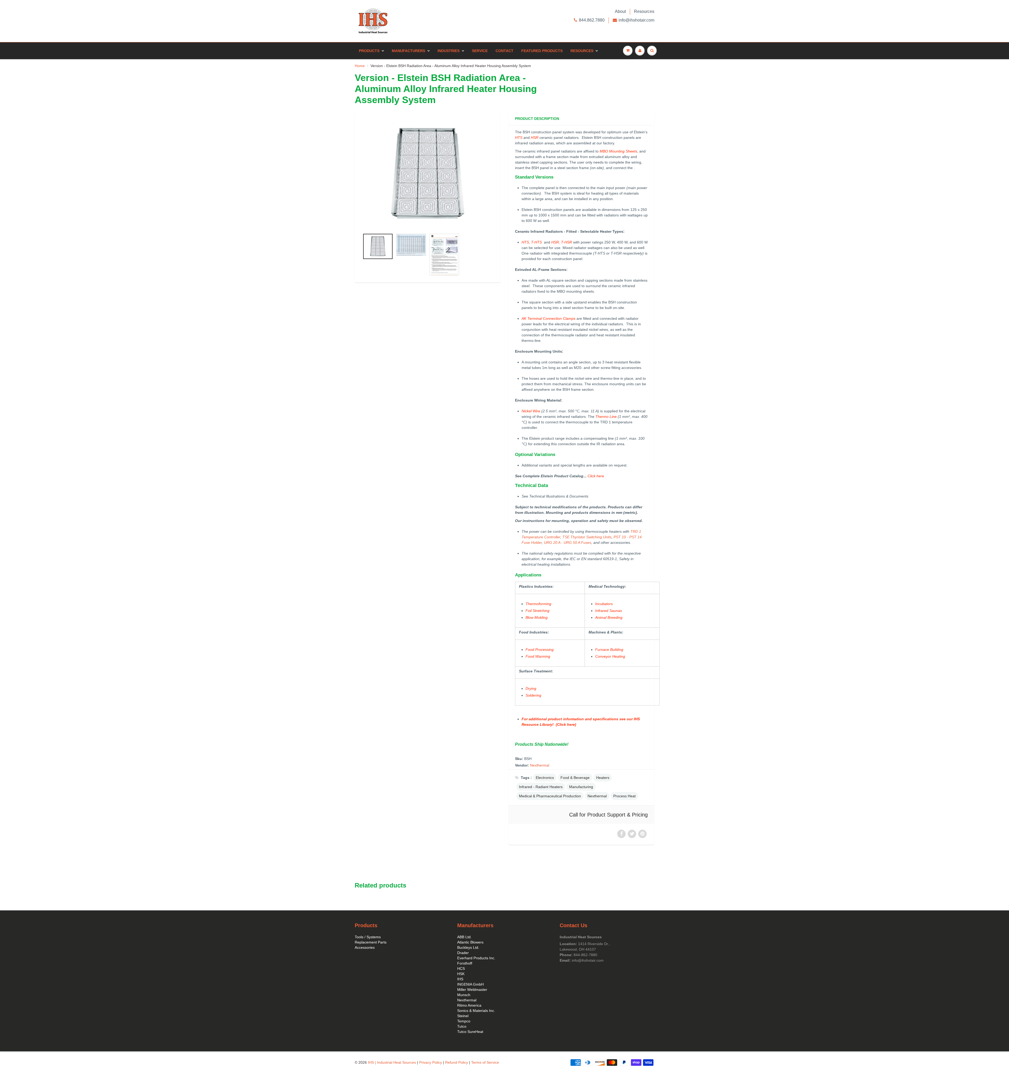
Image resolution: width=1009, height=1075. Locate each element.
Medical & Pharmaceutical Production (550, 796)
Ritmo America (469, 1005)
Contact (504, 51)
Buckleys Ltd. (468, 947)
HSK (461, 974)
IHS (460, 979)
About (620, 11)
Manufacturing (581, 787)
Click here (596, 476)
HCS (461, 968)
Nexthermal (539, 765)
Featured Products (542, 51)
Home (360, 66)
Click (561, 724)
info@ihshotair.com (636, 20)
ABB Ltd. (464, 937)
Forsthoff (464, 963)
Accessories (365, 947)
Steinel (463, 1016)
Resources (644, 11)
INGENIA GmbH (470, 984)
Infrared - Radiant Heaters (541, 787)
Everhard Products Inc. (476, 958)
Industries (448, 51)
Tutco (461, 1026)
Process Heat (624, 796)
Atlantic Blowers (470, 942)
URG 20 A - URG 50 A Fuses (567, 542)
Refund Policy (456, 1062)
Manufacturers (408, 51)
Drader (463, 953)
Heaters (602, 777)
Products (369, 51)
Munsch (463, 995)
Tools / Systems (368, 937)
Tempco (463, 1021)
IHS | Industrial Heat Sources (392, 1062)
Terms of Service (485, 1062)
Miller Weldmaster (472, 989)
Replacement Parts (371, 942)
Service (480, 51)
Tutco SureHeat (470, 1032)
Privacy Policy (430, 1062)
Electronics (545, 777)
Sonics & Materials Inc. (476, 1010)
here (570, 724)
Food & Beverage (575, 777)
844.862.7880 (592, 20)
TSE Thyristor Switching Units (586, 537)
